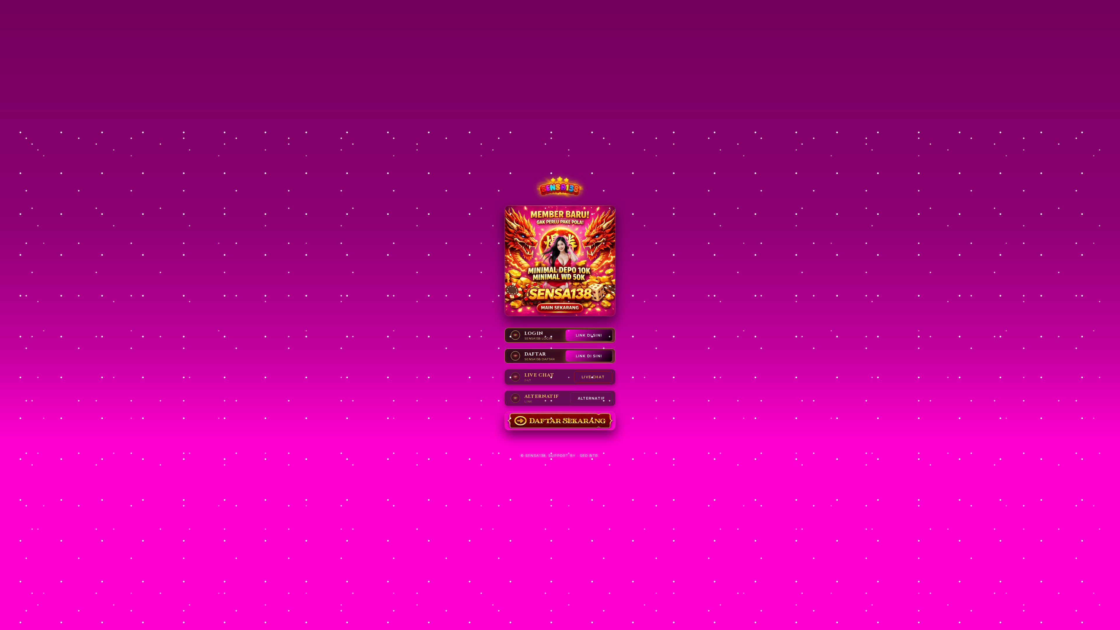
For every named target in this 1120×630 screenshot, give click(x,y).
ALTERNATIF (591, 398)
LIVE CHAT (593, 377)
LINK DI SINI (589, 335)
